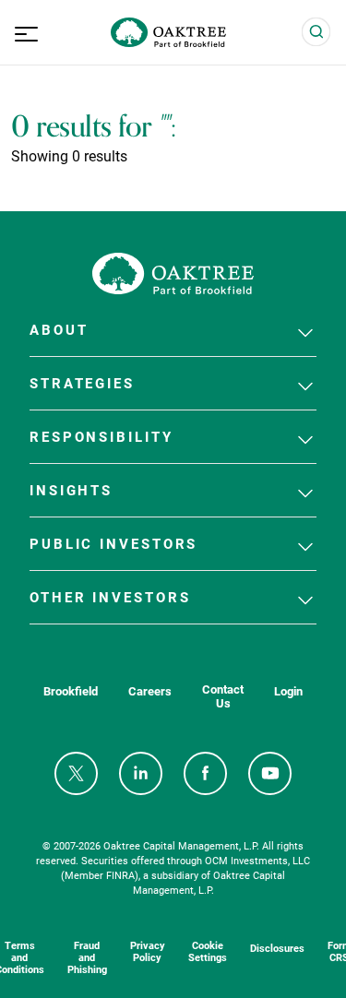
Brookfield (70, 691)
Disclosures (277, 948)
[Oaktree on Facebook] (205, 773)
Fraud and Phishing (87, 957)
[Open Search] (316, 32)
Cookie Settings (207, 951)
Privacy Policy (147, 951)
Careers (150, 691)
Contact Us (223, 696)
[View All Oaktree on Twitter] (76, 773)
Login (288, 691)
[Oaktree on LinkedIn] (140, 773)
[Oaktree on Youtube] (270, 773)
